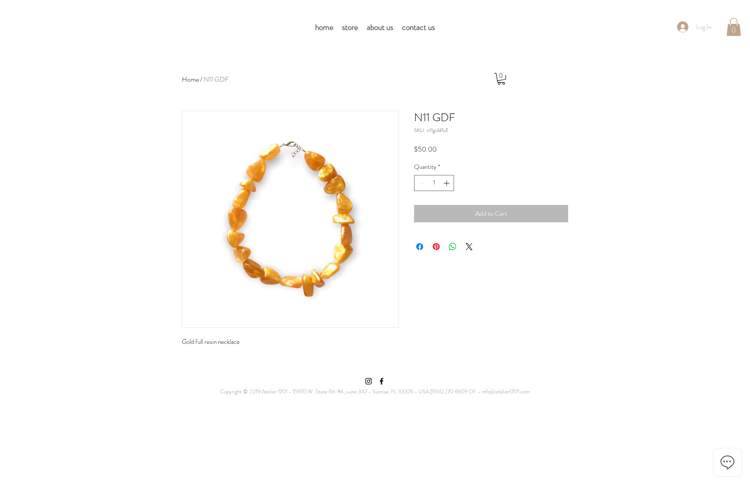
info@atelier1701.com (506, 391)
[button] (733, 27)
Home (190, 79)
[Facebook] (381, 381)
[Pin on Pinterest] (436, 246)
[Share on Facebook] (419, 246)
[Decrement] (420, 183)
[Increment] (447, 183)
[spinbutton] (434, 183)
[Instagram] (368, 381)
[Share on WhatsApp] (452, 246)
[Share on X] (469, 246)
